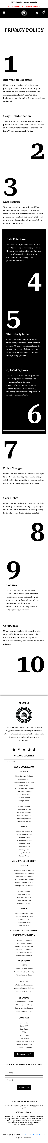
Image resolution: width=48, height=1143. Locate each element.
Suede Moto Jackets (24, 956)
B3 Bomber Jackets (24, 943)
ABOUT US (24, 703)
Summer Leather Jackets (24, 972)
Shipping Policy (24, 1038)
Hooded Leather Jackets (24, 788)
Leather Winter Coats (24, 840)
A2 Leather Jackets (24, 940)
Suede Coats (24, 856)
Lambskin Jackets (24, 809)
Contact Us (24, 1026)
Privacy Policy (24, 1035)
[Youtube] (24, 749)
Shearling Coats (24, 850)
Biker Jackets (24, 785)
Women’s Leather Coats (24, 913)
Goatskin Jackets (24, 815)
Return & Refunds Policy (24, 1041)
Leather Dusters (24, 837)
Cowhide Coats (24, 847)
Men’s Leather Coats (24, 831)
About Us (24, 1023)
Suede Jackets (24, 806)
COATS (24, 826)
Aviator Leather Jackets (24, 882)
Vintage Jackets (24, 801)
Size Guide (24, 1029)
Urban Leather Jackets (30, 1134)
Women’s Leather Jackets (24, 870)
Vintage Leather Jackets (24, 885)
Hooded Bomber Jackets (24, 782)
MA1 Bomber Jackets (24, 953)
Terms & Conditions (24, 1044)
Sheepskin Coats (24, 853)
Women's (24, 981)
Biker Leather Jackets (24, 876)
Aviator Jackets (24, 798)
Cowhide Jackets (24, 812)
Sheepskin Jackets (24, 822)
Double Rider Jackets (24, 794)
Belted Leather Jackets (24, 946)
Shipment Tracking (24, 1047)
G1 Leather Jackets (24, 949)
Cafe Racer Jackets (24, 791)
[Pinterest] (29, 749)
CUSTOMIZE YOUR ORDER (24, 930)
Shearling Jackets (24, 818)
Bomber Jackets (24, 779)
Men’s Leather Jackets (24, 776)
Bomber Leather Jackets (24, 873)
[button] (37, 13)
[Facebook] (13, 749)
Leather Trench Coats (24, 834)
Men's (24, 965)
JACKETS (24, 771)
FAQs (24, 1032)
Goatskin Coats (24, 844)
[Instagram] (19, 749)
